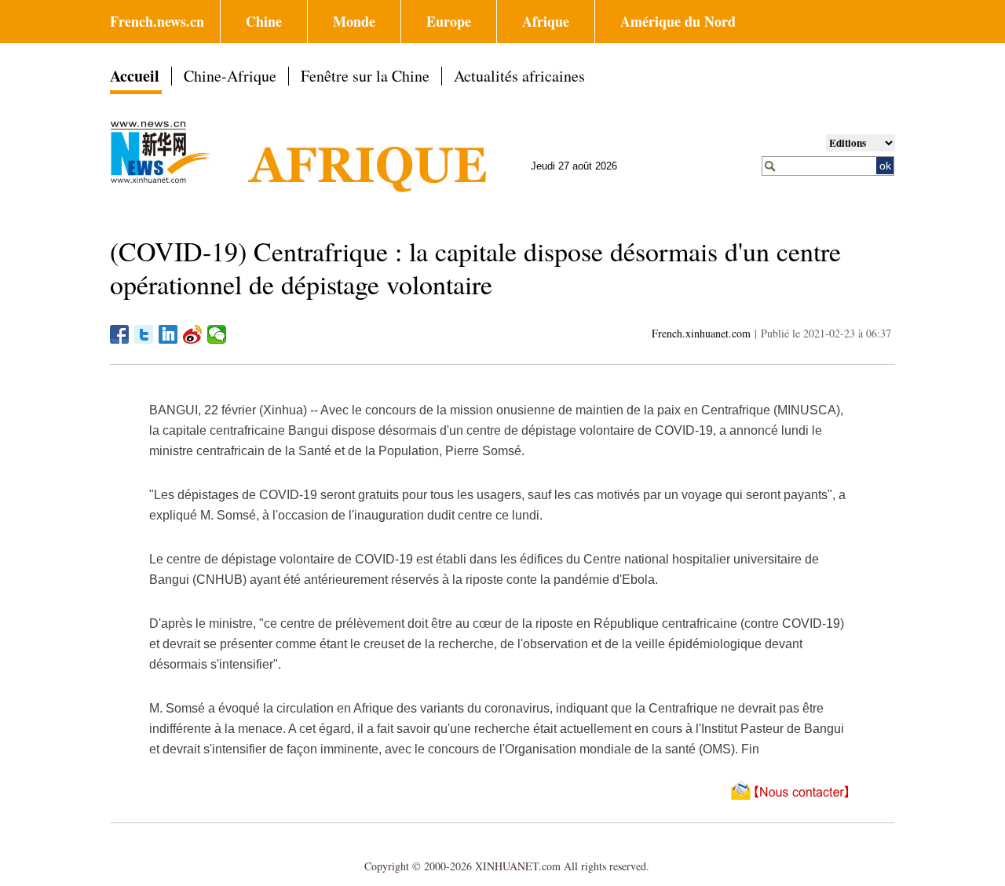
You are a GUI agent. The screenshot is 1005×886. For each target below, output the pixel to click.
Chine (264, 21)
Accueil (134, 75)
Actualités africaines (519, 75)
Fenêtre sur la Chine (365, 75)
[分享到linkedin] (168, 334)
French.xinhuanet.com (701, 333)
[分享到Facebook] (120, 334)
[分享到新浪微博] (193, 334)
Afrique (545, 21)
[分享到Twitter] (144, 334)
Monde (354, 21)
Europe (448, 21)
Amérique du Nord (678, 21)
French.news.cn (157, 21)
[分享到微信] (217, 334)
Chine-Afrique (230, 75)
